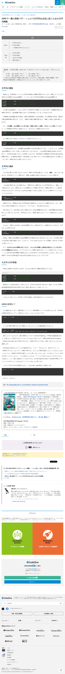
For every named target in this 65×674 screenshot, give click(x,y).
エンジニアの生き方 (37, 7)
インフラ (27, 7)
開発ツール (54, 7)
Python (47, 7)
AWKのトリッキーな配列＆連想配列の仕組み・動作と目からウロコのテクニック (26, 471)
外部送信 (9, 664)
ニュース (4, 620)
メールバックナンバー (33, 573)
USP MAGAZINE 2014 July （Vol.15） (43, 24)
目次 (32, 37)
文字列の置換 (16, 53)
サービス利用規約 (11, 659)
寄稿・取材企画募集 (17, 613)
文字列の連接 (16, 55)
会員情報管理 (10, 652)
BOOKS (54, 620)
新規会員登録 (33, 577)
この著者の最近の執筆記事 (18, 501)
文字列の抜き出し (17, 43)
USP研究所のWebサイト (29, 417)
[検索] (3, 7)
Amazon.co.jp (16, 417)
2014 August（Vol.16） (35, 397)
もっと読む (6, 478)
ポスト (54, 462)
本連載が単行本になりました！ (22, 47)
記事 (19, 620)
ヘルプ (8, 648)
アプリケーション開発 (16, 7)
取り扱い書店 (43, 417)
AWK (3, 31)
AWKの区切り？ (17, 60)
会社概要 (9, 657)
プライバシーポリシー (12, 662)
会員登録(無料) (17, 454)
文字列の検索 (16, 45)
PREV (5, 435)
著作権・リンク (10, 650)
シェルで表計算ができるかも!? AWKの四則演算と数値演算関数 (21, 473)
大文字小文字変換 (17, 58)
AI (7, 7)
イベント (37, 620)
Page (6, 45)
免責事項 (9, 655)
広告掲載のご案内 (48, 613)
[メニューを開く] (2, 2)
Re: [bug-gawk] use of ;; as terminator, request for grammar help (27, 385)
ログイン (13, 456)
